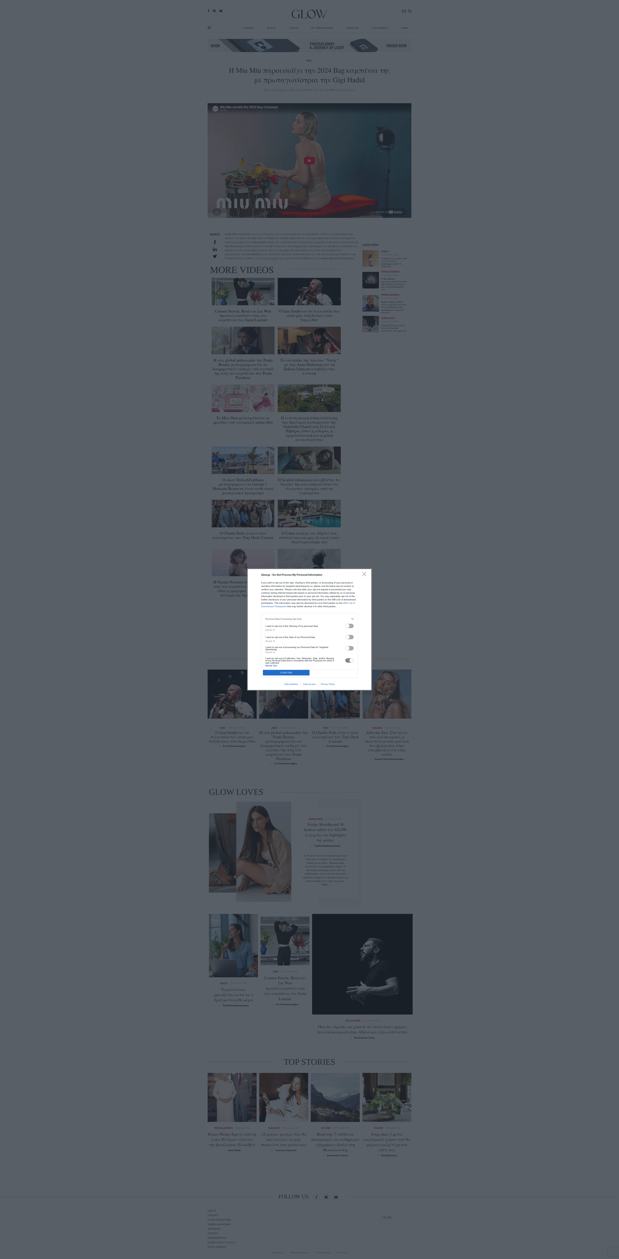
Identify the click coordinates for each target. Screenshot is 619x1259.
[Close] (365, 575)
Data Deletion (291, 684)
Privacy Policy (328, 684)
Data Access (309, 684)
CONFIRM (286, 673)
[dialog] (309, 629)
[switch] (349, 626)
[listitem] (309, 619)
